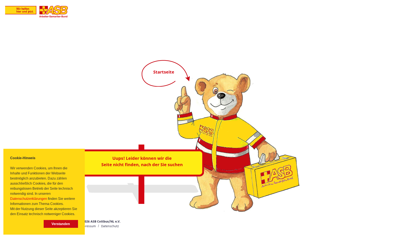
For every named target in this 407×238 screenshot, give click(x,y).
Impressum (87, 226)
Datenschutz (110, 226)
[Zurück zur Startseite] (36, 11)
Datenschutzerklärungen (28, 198)
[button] (76, 214)
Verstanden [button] (61, 224)
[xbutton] (26, 224)
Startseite (163, 72)
